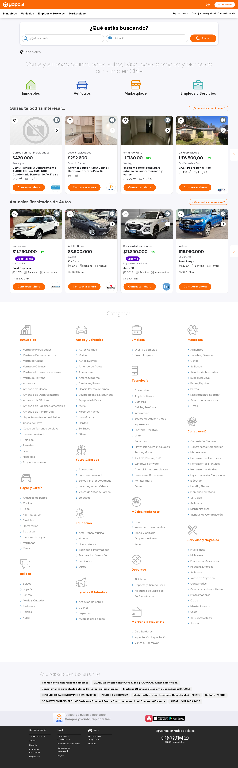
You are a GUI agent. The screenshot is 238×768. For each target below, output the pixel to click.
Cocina (27, 503)
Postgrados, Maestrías (93, 555)
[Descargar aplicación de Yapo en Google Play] (177, 718)
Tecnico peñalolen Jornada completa (65, 682)
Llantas (83, 423)
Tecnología (140, 380)
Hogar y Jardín (31, 488)
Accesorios (86, 372)
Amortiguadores (89, 378)
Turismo (195, 623)
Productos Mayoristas (204, 561)
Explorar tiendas (181, 13)
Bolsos (27, 583)
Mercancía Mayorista (148, 622)
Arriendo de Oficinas (36, 400)
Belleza (25, 574)
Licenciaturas (87, 544)
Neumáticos (86, 417)
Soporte (33, 745)
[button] (57, 130)
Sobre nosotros (37, 736)
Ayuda (32, 740)
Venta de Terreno (34, 378)
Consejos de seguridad (203, 13)
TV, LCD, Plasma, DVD (148, 458)
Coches (84, 607)
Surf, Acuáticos (144, 596)
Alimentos (196, 349)
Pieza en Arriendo (34, 434)
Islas (25, 451)
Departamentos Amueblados (41, 417)
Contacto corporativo (35, 751)
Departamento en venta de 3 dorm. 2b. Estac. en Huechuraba (80, 688)
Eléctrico (196, 480)
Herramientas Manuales (205, 464)
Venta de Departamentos (39, 355)
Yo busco (85, 498)
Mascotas (195, 340)
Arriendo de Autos (90, 366)
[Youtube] (186, 738)
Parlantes (141, 441)
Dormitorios (30, 526)
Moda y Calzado (33, 600)
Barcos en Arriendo (91, 475)
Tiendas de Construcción (206, 514)
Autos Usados (88, 349)
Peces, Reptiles (199, 383)
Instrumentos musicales (150, 527)
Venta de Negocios (202, 578)
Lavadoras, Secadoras (149, 475)
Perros (194, 389)
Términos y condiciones (63, 738)
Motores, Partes (89, 411)
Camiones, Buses (89, 383)
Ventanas (29, 543)
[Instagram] (169, 738)
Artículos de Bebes (35, 498)
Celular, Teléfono (145, 407)
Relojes (27, 612)
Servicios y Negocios (203, 540)
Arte (137, 521)
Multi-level (197, 555)
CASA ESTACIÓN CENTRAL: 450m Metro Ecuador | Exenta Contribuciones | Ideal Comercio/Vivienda (103, 701)
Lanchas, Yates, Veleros (94, 486)
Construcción (197, 431)
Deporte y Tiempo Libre (150, 585)
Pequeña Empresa (201, 567)
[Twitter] (175, 738)
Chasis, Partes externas (94, 389)
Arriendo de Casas (35, 389)
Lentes (27, 595)
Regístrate (34, 756)
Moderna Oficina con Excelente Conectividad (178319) (156, 688)
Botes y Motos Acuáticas (95, 480)
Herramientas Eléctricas (205, 458)
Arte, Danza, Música (91, 533)
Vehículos (27, 13)
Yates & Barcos (87, 460)
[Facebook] (164, 738)
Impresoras (142, 424)
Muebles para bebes (92, 619)
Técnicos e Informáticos (94, 550)
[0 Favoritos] (14, 120)
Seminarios (86, 561)
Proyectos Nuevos (34, 462)
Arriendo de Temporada (38, 411)
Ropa (26, 617)
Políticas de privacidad (68, 743)
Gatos (194, 361)
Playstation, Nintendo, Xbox (152, 447)
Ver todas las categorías (94, 738)
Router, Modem (144, 452)
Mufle (82, 406)
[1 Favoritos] (125, 120)
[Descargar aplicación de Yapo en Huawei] (149, 718)
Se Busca (84, 428)
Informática (142, 413)
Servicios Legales (201, 617)
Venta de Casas (33, 361)
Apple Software (145, 396)
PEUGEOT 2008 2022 (114, 695)
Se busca (29, 531)
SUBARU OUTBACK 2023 (185, 701)
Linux (138, 435)
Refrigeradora (143, 480)
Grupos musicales (146, 538)
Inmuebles (10, 13)
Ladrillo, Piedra (199, 486)
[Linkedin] (180, 738)
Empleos (138, 340)
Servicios (196, 498)
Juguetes (85, 613)
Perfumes (29, 606)
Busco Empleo (144, 355)
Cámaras (140, 402)
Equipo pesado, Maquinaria (96, 395)
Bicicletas (141, 579)
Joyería (27, 589)
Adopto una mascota (204, 400)
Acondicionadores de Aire (151, 469)
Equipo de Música (90, 400)
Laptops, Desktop (146, 430)
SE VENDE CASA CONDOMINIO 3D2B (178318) (69, 695)
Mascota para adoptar (205, 395)
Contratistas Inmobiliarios (206, 447)
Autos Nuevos (88, 361)
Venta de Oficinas (34, 366)
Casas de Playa (32, 423)
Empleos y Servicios (51, 13)
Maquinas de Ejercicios (149, 591)
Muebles (28, 520)
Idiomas (84, 538)
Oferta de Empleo (146, 349)
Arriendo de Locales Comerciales (44, 406)
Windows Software (147, 464)
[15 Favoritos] (70, 120)
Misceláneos (198, 452)
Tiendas (92, 743)
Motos (83, 355)
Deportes (139, 569)
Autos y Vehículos (89, 340)
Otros (26, 548)
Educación (84, 523)
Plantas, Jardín (32, 514)
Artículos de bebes (91, 602)
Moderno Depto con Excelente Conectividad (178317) (166, 695)
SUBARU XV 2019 (215, 695)
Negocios (29, 457)
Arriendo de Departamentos (41, 395)
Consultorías (198, 583)
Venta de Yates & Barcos (95, 492)
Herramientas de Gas (203, 469)
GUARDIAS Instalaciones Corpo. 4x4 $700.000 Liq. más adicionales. (136, 682)
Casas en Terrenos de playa (41, 428)
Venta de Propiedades (37, 349)
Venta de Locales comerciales (42, 372)
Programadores (200, 595)
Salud (193, 612)
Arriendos (29, 383)
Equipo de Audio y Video (150, 418)
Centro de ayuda (226, 13)
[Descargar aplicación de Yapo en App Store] (161, 718)
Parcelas (28, 445)
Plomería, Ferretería (202, 492)
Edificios (28, 440)
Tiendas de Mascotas (204, 372)
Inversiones (197, 550)
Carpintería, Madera (203, 441)
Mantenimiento (200, 509)
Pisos (26, 509)
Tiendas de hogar (34, 537)
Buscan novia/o (200, 378)
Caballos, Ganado (201, 355)
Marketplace (77, 13)
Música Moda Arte (146, 512)
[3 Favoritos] (181, 120)
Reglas (60, 755)
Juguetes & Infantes (91, 592)
